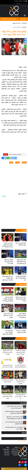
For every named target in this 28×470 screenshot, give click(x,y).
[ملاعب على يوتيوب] (19, 3)
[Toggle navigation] (25, 15)
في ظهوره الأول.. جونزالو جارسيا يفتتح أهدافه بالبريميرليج (20, 381)
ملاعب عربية (6, 454)
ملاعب (17, 162)
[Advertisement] (14, 140)
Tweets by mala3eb (22, 441)
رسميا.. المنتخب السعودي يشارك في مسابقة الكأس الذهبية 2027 (7, 352)
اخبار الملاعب (15, 454)
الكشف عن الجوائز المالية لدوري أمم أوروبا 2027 (8, 261)
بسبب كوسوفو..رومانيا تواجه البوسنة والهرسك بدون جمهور (7, 278)
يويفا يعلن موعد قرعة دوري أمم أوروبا (21, 244)
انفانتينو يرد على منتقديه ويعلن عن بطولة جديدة (14, 428)
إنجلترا (25, 73)
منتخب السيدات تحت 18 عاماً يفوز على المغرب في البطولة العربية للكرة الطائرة (14, 418)
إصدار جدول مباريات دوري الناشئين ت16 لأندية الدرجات (7, 366)
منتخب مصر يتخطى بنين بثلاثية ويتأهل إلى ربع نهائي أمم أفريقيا (21, 261)
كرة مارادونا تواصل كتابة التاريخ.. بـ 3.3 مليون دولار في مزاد (20, 396)
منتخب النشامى (15, 449)
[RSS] (26, 3)
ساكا (18, 70)
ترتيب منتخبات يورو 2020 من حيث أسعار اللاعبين (8, 315)
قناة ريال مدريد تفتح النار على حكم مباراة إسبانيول (7, 381)
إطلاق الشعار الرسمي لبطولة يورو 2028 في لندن (21, 278)
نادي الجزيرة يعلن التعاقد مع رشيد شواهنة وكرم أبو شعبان (20, 366)
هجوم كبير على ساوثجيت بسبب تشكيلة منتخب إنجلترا (8, 332)
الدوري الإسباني (14, 452)
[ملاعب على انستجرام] (24, 3)
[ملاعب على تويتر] (17, 3)
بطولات (7, 447)
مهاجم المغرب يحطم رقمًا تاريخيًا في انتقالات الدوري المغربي (7, 396)
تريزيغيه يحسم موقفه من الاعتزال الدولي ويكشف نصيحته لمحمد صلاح (20, 352)
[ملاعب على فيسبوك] (15, 3)
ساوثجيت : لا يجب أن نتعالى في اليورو (21, 331)
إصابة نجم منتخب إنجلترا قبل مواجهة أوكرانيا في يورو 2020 (8, 299)
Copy (5, 154)
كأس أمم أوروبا (16, 23)
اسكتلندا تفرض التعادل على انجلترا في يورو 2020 (21, 315)
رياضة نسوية (6, 452)
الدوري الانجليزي (14, 451)
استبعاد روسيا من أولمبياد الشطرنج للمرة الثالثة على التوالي (14, 412)
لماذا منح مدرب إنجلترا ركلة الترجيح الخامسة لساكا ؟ (21, 299)
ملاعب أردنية (6, 451)
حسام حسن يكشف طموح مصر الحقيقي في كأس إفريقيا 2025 (7, 245)
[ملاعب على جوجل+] (22, 3)
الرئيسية (24, 23)
